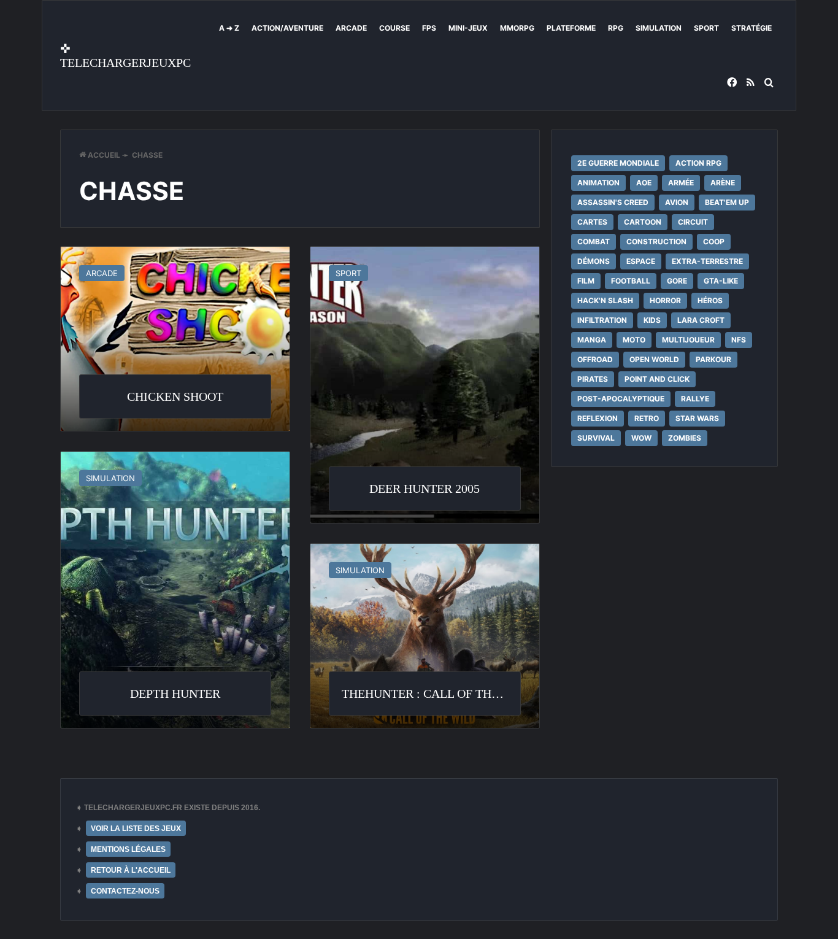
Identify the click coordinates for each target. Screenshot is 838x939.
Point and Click (657, 379)
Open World (654, 359)
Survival (596, 437)
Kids (652, 320)
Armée (681, 182)
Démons (593, 261)
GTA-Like (721, 280)
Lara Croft (701, 320)
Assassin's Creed (612, 202)
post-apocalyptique (620, 398)
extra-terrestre (707, 261)
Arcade (351, 28)
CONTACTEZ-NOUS (125, 891)
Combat (593, 241)
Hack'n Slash (605, 300)
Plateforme (571, 28)
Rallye (695, 398)
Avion (676, 202)
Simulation (659, 28)
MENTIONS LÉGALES (128, 849)
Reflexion (597, 418)
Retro (646, 418)
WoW (641, 437)
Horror (665, 300)
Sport (706, 28)
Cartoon (642, 221)
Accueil (103, 155)
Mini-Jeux (468, 28)
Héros (710, 300)
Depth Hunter (175, 693)
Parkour (713, 359)
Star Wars (697, 418)
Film (585, 280)
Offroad (595, 359)
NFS (738, 339)
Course (394, 28)
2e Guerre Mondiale (618, 163)
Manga (591, 339)
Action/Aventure (287, 28)
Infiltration (602, 320)
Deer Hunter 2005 (424, 488)
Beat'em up (727, 202)
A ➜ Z (229, 28)
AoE (644, 182)
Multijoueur (688, 339)
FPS (429, 28)
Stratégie (751, 28)
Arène (722, 182)
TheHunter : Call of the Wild (438, 693)
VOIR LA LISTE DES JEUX (136, 828)
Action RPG (698, 163)
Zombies (684, 437)
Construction (656, 241)
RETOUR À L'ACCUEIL (131, 870)
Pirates (592, 379)
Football (630, 280)
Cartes (592, 221)
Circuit (693, 221)
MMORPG (517, 28)
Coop (714, 241)
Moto (634, 339)
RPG (615, 28)
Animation (598, 182)
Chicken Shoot (175, 396)
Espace (640, 261)
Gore (677, 280)
